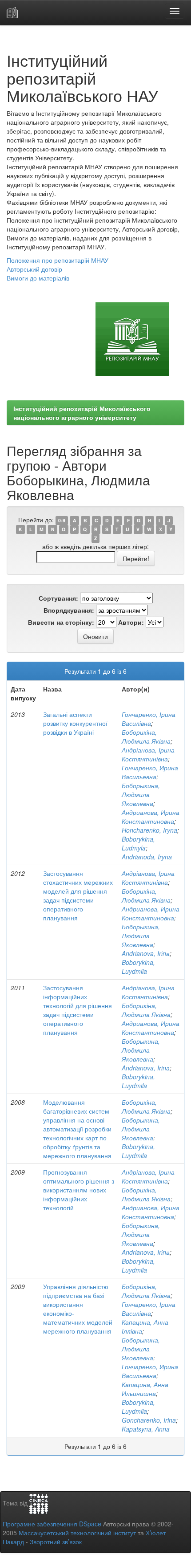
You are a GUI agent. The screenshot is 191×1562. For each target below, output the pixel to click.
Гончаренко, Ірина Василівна (148, 719)
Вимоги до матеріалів (38, 277)
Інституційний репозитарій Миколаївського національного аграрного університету (82, 413)
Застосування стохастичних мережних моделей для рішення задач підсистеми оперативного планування (78, 895)
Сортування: (58, 598)
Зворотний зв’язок (56, 1541)
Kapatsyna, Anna (146, 1428)
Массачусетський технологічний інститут (77, 1532)
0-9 (61, 520)
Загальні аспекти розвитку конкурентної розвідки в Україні (75, 723)
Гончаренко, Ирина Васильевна (150, 772)
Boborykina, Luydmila (138, 967)
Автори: (131, 622)
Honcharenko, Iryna (149, 830)
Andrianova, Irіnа (146, 953)
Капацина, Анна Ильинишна (145, 1389)
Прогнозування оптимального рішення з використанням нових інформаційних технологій (78, 1189)
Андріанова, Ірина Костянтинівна (148, 754)
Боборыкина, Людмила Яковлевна (141, 794)
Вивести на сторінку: (61, 622)
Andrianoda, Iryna (147, 856)
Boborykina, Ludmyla (138, 843)
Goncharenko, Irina (149, 1420)
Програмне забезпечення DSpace (52, 1523)
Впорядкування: (69, 610)
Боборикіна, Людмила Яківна (146, 736)
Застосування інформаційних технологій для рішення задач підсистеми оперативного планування (77, 1010)
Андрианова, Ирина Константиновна (150, 817)
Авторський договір (34, 268)
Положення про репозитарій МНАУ (57, 260)
